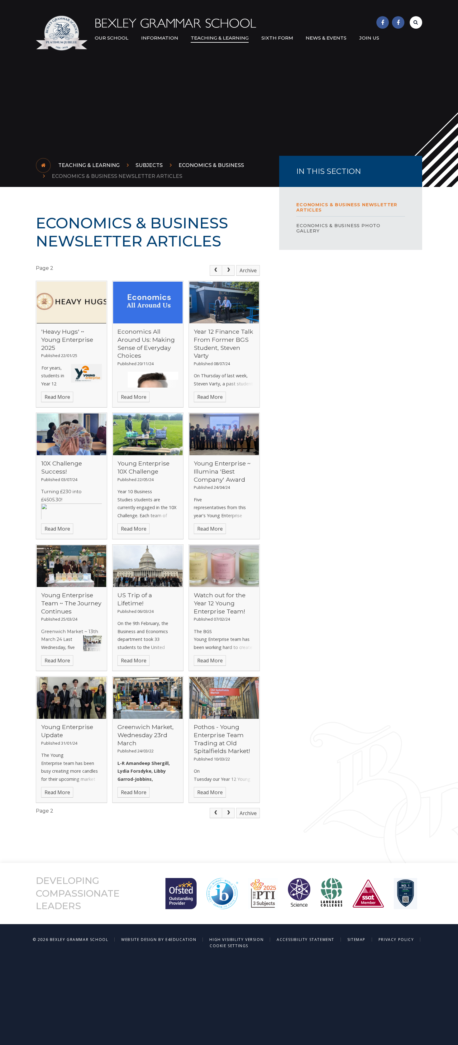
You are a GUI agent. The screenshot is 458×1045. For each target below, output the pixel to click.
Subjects (149, 165)
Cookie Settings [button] (229, 945)
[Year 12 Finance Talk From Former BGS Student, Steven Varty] (224, 302)
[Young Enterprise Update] (71, 698)
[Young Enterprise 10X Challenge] (148, 434)
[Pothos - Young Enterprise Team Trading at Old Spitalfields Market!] (224, 698)
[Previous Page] (216, 270)
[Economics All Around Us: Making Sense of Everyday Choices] (148, 302)
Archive (248, 270)
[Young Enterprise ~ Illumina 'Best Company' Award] (224, 434)
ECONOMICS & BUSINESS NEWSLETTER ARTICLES (117, 176)
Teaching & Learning (89, 165)
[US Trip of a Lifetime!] (148, 566)
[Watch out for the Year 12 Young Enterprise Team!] (224, 566)
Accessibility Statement (305, 939)
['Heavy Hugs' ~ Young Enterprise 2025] (71, 302)
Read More (57, 397)
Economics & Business (211, 165)
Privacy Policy (396, 939)
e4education (181, 939)
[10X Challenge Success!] (71, 434)
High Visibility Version (236, 939)
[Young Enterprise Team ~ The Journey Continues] (71, 566)
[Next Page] (228, 270)
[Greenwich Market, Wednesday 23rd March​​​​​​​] (148, 698)
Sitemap (356, 939)
